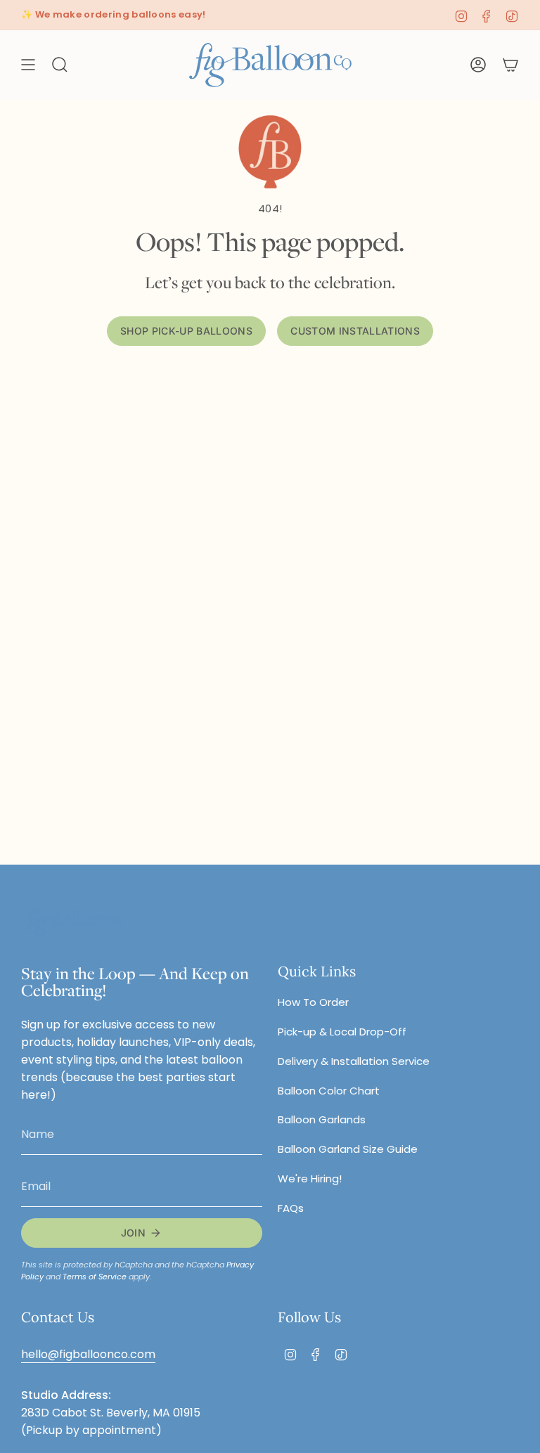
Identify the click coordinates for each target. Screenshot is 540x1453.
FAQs (291, 1208)
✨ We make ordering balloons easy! (113, 14)
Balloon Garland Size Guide (348, 1149)
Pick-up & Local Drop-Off (342, 1031)
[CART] (510, 64)
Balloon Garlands (322, 1119)
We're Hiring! (310, 1178)
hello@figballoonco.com (88, 1354)
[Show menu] (28, 64)
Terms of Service (95, 1276)
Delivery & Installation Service (354, 1061)
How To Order (313, 1002)
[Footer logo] (74, 922)
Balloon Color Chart (329, 1090)
